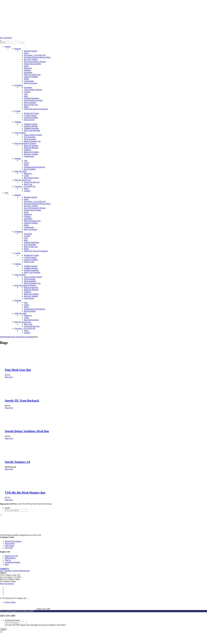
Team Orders (10, 543)
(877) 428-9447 (6, 38)
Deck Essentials (28, 337)
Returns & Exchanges (13, 541)
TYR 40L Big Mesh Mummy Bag (25, 492)
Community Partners (12, 562)
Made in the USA (11, 556)
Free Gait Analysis (7, 584)
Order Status (9, 546)
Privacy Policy (10, 602)
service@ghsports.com (20, 571)
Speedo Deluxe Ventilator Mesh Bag (27, 431)
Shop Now (9, 377)
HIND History (10, 558)
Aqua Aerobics (16, 337)
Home (2, 337)
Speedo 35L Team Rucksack (22, 400)
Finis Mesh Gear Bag (18, 369)
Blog (7, 564)
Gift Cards (9, 548)
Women (8, 337)
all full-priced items (12, 620)
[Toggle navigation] (1, 40)
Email (7, 508)
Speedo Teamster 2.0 (17, 461)
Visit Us (8, 560)
